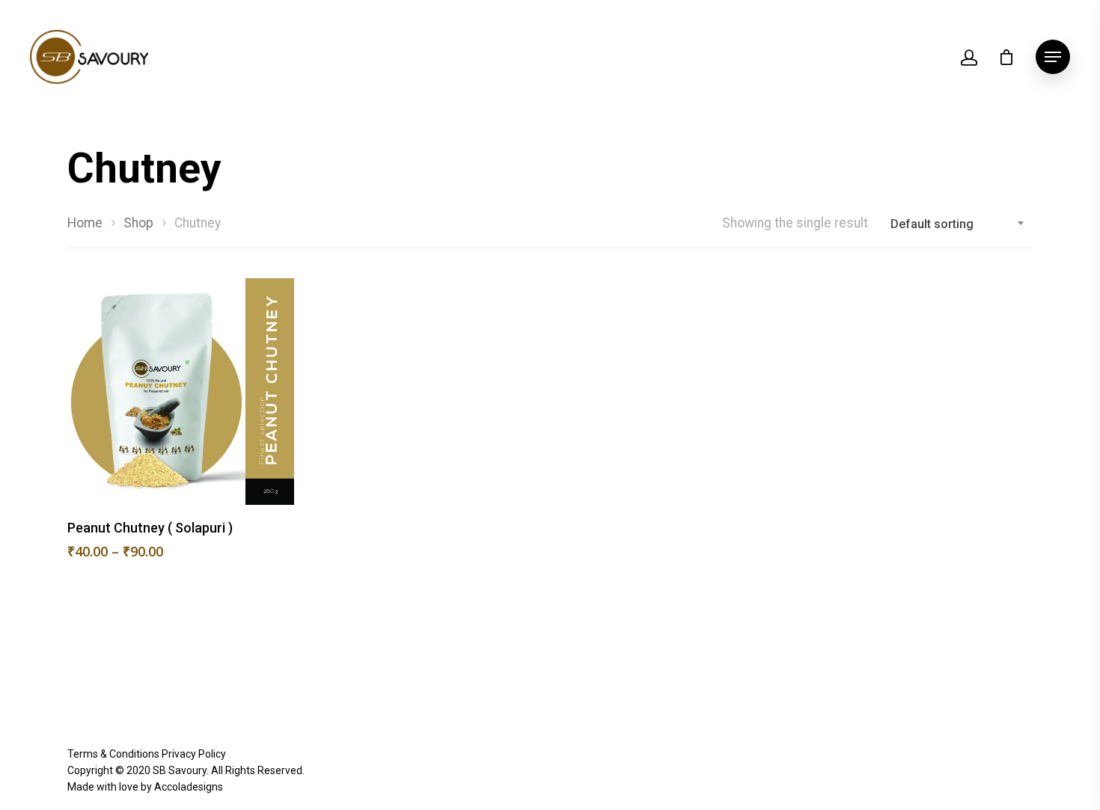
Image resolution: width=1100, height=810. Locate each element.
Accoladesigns (188, 787)
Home (85, 222)
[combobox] (958, 224)
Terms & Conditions (113, 754)
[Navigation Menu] (1053, 56)
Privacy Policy (194, 754)
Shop (138, 222)
